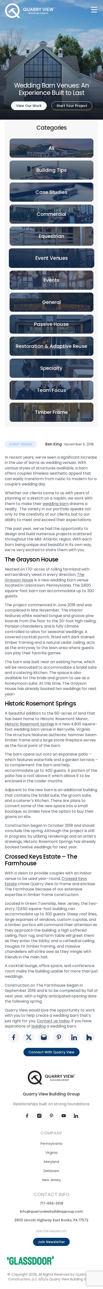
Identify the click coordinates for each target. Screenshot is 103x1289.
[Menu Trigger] (94, 9)
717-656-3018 (51, 1203)
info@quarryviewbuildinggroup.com (51, 1211)
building (38, 1026)
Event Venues (21, 444)
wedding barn (56, 503)
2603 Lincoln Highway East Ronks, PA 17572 (52, 1220)
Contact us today (53, 1021)
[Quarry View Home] (30, 10)
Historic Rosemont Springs (29, 724)
